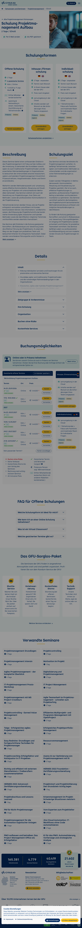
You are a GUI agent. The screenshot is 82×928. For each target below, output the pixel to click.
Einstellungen (53, 920)
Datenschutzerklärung (24, 919)
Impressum (9, 919)
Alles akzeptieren (70, 920)
